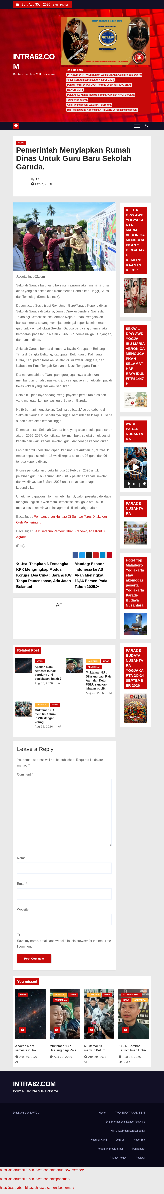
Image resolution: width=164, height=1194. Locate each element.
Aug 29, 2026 (44, 726)
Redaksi (140, 1157)
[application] (135, 467)
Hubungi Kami (99, 1139)
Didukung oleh (21, 1112)
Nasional (93, 661)
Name (22, 858)
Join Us (120, 1139)
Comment (25, 774)
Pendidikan (94, 667)
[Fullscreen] (146, 484)
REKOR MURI (75, 89)
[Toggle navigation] (137, 125)
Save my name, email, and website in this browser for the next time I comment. (64, 943)
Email (22, 883)
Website (23, 909)
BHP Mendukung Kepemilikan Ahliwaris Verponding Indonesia (102, 109)
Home (102, 1112)
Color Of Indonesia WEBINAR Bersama (89, 104)
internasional (131, 994)
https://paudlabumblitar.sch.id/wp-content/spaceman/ (37, 1187)
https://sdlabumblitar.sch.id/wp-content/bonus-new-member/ (42, 1170)
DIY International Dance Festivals (125, 1121)
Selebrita (140, 1000)
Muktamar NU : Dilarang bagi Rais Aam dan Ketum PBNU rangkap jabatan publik (98, 680)
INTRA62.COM (34, 1084)
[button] (146, 125)
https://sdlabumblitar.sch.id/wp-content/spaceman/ (35, 1179)
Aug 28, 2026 (132, 1056)
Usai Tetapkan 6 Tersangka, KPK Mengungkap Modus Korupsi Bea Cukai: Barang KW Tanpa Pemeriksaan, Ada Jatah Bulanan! (43, 575)
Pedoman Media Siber (110, 1148)
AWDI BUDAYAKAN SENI (130, 1112)
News (21, 143)
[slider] (134, 484)
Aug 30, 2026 (44, 683)
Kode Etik (139, 1139)
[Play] (129, 484)
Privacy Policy (118, 1157)
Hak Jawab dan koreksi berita (128, 1130)
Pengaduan (138, 1148)
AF (37, 179)
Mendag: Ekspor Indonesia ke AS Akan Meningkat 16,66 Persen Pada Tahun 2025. (91, 575)
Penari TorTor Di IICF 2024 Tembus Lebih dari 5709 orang (99, 84)
